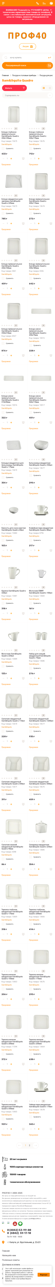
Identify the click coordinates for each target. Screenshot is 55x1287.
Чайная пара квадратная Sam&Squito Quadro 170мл (40, 1106)
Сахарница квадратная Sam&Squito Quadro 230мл (40, 846)
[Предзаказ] (23, 158)
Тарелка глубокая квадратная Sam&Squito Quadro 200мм (39, 912)
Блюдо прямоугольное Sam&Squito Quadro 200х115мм (39, 201)
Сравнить (9, 148)
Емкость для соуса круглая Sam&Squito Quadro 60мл (14, 529)
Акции (26, 46)
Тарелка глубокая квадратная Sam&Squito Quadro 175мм (12, 912)
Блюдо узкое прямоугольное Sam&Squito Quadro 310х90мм (10, 399)
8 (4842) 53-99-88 (19, 1230)
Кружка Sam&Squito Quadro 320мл (14, 592)
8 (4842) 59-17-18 (19, 1233)
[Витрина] (44, 88)
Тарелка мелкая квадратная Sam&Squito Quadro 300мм (12, 1107)
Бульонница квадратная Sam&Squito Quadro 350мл (40, 464)
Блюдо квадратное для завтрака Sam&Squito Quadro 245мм (12, 201)
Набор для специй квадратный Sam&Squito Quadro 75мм (40, 656)
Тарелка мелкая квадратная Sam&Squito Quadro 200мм (12, 1042)
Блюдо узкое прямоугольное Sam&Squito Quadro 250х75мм (37, 332)
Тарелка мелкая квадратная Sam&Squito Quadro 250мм (39, 1042)
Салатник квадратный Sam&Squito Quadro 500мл (40, 783)
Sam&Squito (7, 144)
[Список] (50, 88)
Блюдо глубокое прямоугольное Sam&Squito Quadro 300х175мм (37, 135)
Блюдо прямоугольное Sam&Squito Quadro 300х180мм (39, 266)
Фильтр (8, 88)
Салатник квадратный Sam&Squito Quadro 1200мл (41, 720)
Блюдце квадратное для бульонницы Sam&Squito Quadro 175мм (13, 465)
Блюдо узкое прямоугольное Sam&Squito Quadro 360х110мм (37, 399)
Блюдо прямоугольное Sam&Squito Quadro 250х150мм (12, 266)
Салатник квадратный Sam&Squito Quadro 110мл (13, 720)
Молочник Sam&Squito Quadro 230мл (11, 655)
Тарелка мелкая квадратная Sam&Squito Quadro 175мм (39, 977)
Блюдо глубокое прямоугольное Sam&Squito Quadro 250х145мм (10, 135)
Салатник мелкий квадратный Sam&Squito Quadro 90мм (12, 847)
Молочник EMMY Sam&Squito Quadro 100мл (40, 592)
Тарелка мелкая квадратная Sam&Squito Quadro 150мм (12, 977)
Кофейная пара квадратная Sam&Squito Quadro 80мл (41, 529)
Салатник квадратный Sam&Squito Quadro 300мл (13, 783)
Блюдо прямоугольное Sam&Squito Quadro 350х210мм (12, 331)
